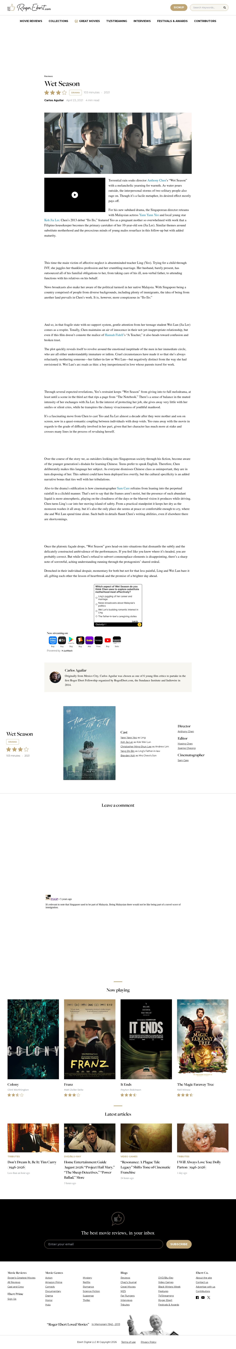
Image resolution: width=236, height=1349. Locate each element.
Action (48, 1277)
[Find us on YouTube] (203, 1297)
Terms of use (128, 1342)
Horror (48, 1300)
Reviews (48, 76)
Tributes (125, 1304)
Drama (75, 92)
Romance (88, 1286)
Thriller (86, 1300)
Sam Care (123, 488)
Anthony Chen (156, 180)
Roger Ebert (165, 1300)
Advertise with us (205, 1286)
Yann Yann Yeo (149, 215)
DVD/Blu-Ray (165, 1277)
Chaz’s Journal (128, 1282)
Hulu (48, 1304)
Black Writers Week (169, 1286)
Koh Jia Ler (51, 220)
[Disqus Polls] (118, 853)
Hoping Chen (185, 743)
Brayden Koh (128, 755)
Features (163, 1291)
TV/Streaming (116, 21)
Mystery (87, 1277)
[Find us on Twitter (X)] (208, 1297)
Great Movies (89, 21)
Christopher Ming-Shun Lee (136, 746)
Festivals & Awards (172, 21)
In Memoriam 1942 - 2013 (106, 1324)
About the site (204, 1277)
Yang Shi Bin (128, 751)
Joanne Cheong (187, 748)
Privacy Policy (148, 1342)
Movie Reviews (31, 21)
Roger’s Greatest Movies (21, 1277)
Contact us (202, 1282)
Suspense (88, 1295)
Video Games (165, 1282)
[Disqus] (118, 934)
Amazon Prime (53, 1282)
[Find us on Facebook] (197, 1297)
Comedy (50, 1286)
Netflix (86, 1282)
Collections (58, 21)
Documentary (53, 1291)
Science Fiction (91, 1291)
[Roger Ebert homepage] (29, 7)
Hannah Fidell (114, 335)
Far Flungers (128, 1295)
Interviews (142, 21)
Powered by (54, 650)
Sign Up (12, 1299)
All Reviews (14, 1282)
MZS (123, 1291)
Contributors (205, 21)
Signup (179, 7)
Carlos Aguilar (54, 100)
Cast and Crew (16, 1286)
